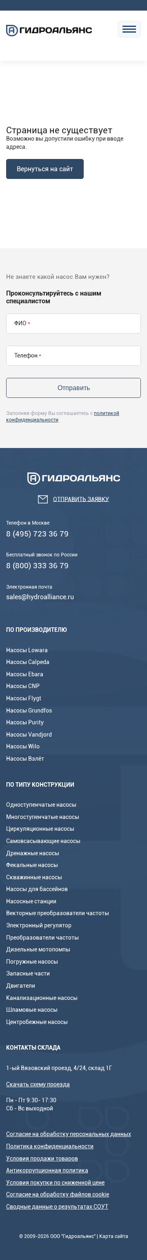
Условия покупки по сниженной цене (55, 1182)
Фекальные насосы (32, 865)
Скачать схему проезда (38, 1084)
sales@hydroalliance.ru (40, 597)
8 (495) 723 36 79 (37, 533)
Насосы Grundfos (29, 710)
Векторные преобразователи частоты (57, 913)
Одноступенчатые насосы (41, 804)
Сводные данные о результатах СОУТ (57, 1206)
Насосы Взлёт (25, 758)
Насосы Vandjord (29, 734)
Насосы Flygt (23, 698)
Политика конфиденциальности (50, 1146)
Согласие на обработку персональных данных (68, 1134)
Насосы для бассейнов (37, 889)
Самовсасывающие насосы (43, 841)
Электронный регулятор (38, 925)
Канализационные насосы (42, 998)
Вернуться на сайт (45, 169)
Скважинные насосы (34, 877)
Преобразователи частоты (42, 937)
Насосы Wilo (23, 746)
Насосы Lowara (27, 650)
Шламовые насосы (32, 1009)
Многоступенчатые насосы (42, 817)
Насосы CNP (23, 686)
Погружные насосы (32, 961)
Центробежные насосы (37, 1022)
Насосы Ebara (24, 674)
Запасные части (28, 973)
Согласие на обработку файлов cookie (57, 1194)
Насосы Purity (25, 722)
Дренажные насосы (32, 853)
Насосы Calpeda (27, 662)
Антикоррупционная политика (47, 1170)
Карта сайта (113, 1236)
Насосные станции (31, 901)
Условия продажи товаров (42, 1158)
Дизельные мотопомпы (38, 949)
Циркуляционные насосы (40, 828)
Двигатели (20, 985)
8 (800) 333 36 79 (37, 565)
